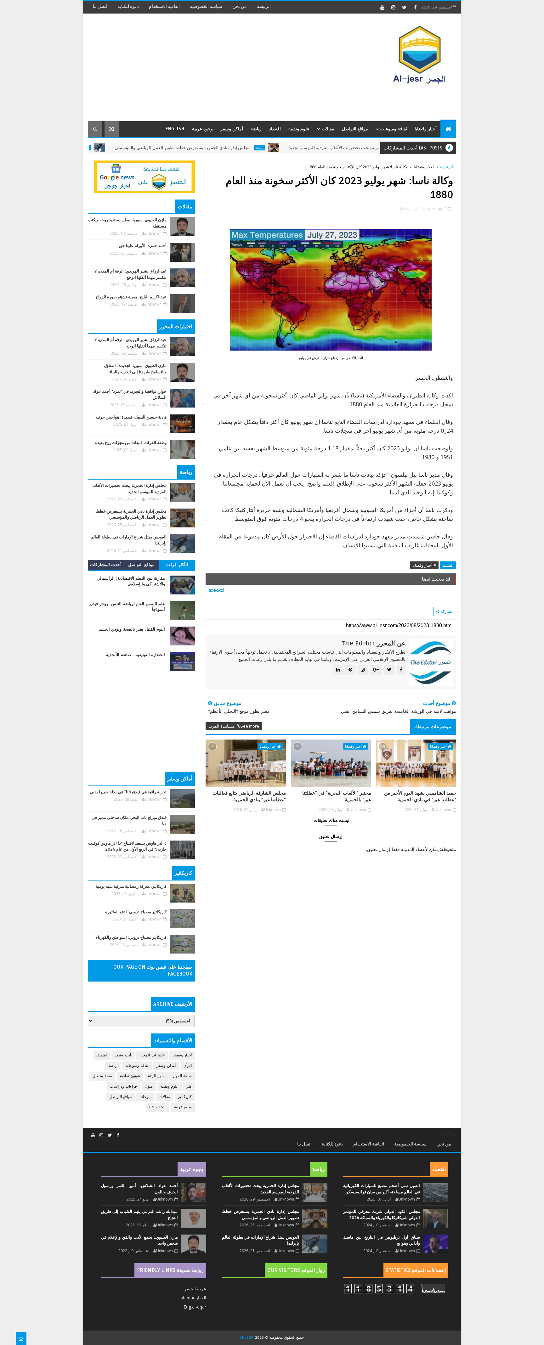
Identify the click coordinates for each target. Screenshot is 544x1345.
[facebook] (415, 7)
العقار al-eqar (193, 1298)
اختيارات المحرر (152, 1055)
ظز (189, 1086)
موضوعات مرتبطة (433, 726)
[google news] (144, 176)
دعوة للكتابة (128, 6)
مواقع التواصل (355, 129)
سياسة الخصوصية (206, 6)
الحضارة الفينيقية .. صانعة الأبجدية (135, 654)
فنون (149, 1086)
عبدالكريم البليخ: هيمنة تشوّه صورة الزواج (131, 297)
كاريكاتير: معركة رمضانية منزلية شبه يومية (131, 886)
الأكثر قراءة (177, 564)
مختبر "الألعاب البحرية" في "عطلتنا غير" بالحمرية (336, 796)
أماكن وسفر (231, 129)
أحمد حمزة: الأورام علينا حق (143, 245)
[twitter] (404, 7)
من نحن (239, 6)
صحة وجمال (102, 1076)
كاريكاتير (185, 1097)
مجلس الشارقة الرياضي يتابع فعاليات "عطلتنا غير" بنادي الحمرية (249, 796)
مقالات (328, 129)
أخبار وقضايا (426, 129)
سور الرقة (156, 1076)
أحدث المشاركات (106, 564)
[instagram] (393, 7)
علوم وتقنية (298, 129)
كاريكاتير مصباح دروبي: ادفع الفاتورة (136, 911)
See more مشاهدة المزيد (234, 726)
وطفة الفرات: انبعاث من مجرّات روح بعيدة (131, 442)
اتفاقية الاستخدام (164, 6)
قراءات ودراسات (123, 1086)
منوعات (145, 1097)
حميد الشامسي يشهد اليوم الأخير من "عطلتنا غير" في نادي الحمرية (420, 796)
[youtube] (382, 7)
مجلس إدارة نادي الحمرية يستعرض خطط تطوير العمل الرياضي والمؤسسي (221, 147)
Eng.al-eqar (195, 1307)
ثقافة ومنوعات (393, 129)
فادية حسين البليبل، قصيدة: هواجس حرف (131, 417)
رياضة (256, 129)
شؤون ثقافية (130, 1076)
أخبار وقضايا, (408, 208)
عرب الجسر (195, 1289)
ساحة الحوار (182, 1076)
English (175, 129)
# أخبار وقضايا (424, 565)
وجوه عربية (202, 129)
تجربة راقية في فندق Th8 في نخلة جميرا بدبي (128, 792)
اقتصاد (275, 129)
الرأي (188, 1065)
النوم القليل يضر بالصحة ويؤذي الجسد (132, 629)
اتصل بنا (100, 6)
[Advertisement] (203, 68)
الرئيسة (264, 6)
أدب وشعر (123, 1055)
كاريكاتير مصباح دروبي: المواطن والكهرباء (131, 937)
